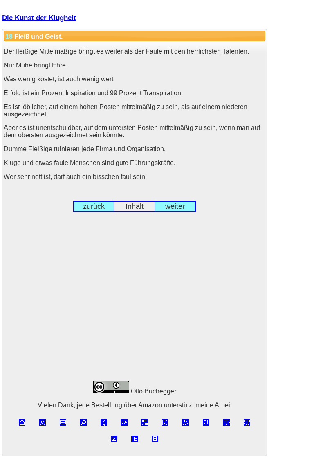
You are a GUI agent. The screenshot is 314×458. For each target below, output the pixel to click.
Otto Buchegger (153, 391)
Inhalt (135, 206)
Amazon (150, 405)
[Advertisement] (134, 303)
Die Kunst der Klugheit (39, 18)
